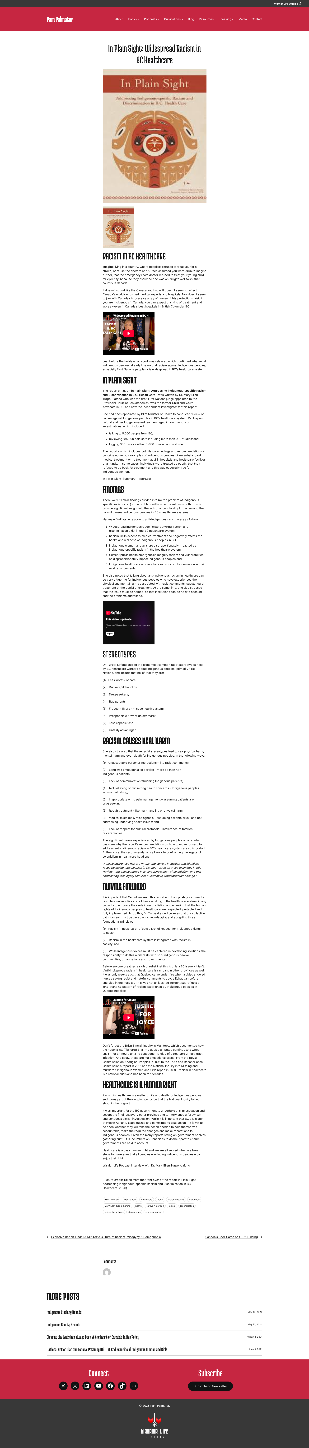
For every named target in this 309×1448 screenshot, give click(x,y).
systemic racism (153, 1212)
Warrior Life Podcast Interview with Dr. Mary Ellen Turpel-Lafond (146, 1165)
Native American (155, 1205)
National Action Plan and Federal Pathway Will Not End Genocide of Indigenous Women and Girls (107, 1349)
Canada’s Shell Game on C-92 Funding (231, 1237)
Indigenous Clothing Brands (64, 1312)
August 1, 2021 (254, 1336)
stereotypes (134, 1212)
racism (172, 1205)
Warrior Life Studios (286, 3)
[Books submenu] (138, 19)
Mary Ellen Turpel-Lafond (117, 1205)
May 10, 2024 (255, 1312)
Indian (160, 1199)
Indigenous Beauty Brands (63, 1324)
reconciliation (187, 1205)
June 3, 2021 (255, 1349)
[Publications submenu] (182, 19)
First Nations (129, 1199)
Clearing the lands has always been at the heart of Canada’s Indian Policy (93, 1336)
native (138, 1205)
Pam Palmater (60, 19)
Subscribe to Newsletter (210, 1386)
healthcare (146, 1199)
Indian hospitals (176, 1199)
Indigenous (195, 1199)
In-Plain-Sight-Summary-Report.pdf (127, 478)
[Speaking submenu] (233, 19)
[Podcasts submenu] (158, 19)
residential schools (113, 1212)
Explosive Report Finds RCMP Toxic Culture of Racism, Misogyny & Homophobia (106, 1237)
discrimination (111, 1199)
